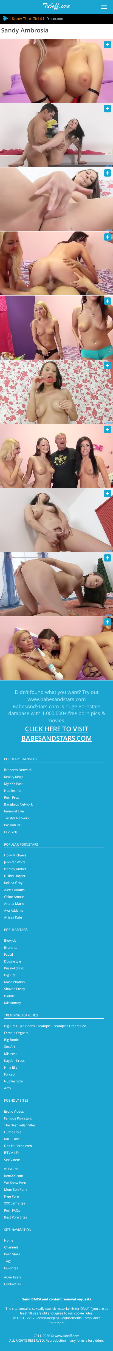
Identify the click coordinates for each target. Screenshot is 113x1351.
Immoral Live (14, 811)
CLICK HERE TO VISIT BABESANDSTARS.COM (56, 733)
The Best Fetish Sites (20, 1125)
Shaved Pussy (14, 988)
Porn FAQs (12, 1210)
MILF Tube (12, 1139)
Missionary (12, 1002)
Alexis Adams (14, 889)
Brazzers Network (18, 769)
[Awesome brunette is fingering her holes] (56, 584)
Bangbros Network (18, 804)
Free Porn (11, 1196)
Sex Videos (12, 1159)
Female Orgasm (16, 1032)
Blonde (9, 996)
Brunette (11, 947)
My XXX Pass (13, 783)
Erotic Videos (14, 1111)
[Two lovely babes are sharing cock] (56, 648)
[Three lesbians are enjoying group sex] (56, 327)
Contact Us (12, 1284)
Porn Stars (12, 1254)
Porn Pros (11, 797)
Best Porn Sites (15, 1217)
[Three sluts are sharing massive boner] (56, 263)
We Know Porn (15, 1182)
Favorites (11, 1268)
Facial (8, 954)
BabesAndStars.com (36, 706)
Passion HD (13, 825)
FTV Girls (11, 832)
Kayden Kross (14, 1060)
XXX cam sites (14, 1203)
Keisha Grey (13, 882)
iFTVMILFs (11, 1152)
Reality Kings (13, 776)
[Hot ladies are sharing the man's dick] (56, 71)
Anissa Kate (13, 917)
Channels (11, 1247)
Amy (7, 1088)
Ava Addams (13, 910)
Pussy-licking (14, 968)
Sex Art (9, 1046)
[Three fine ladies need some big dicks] (56, 456)
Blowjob (10, 940)
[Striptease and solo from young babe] (56, 199)
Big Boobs (11, 1039)
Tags (8, 1261)
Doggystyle (12, 961)
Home (8, 1240)
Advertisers (13, 1277)
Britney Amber (15, 869)
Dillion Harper (15, 875)
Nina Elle (11, 1067)
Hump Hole (12, 1132)
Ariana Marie (14, 903)
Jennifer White (15, 862)
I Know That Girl (27, 18)
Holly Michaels (15, 855)
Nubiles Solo (13, 1081)
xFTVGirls (11, 1169)
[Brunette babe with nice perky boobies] (56, 520)
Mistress (10, 1053)
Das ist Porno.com (18, 1145)
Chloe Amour (14, 896)
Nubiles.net (12, 790)
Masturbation (14, 982)
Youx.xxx (55, 18)
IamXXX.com (13, 1175)
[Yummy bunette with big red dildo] (56, 392)
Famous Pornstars (18, 1118)
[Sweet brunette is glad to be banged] (56, 135)
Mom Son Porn (15, 1189)
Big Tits (9, 975)
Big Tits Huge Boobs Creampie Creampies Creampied (45, 1026)
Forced (9, 1074)
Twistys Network (16, 818)
